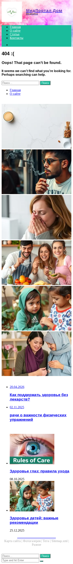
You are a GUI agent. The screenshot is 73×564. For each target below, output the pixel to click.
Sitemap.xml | (60, 541)
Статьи (14, 34)
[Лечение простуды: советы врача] (36, 217)
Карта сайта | (13, 541)
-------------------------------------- (36, 537)
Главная (15, 27)
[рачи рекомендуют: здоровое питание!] (36, 263)
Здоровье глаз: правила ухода (39, 471)
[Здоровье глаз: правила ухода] (40, 449)
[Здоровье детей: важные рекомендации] (36, 308)
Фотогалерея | (33, 541)
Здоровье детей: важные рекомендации (34, 520)
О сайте (15, 30)
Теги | (47, 541)
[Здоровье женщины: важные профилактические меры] (36, 354)
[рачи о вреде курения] (36, 172)
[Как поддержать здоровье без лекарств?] (36, 126)
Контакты (16, 38)
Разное (36, 544)
